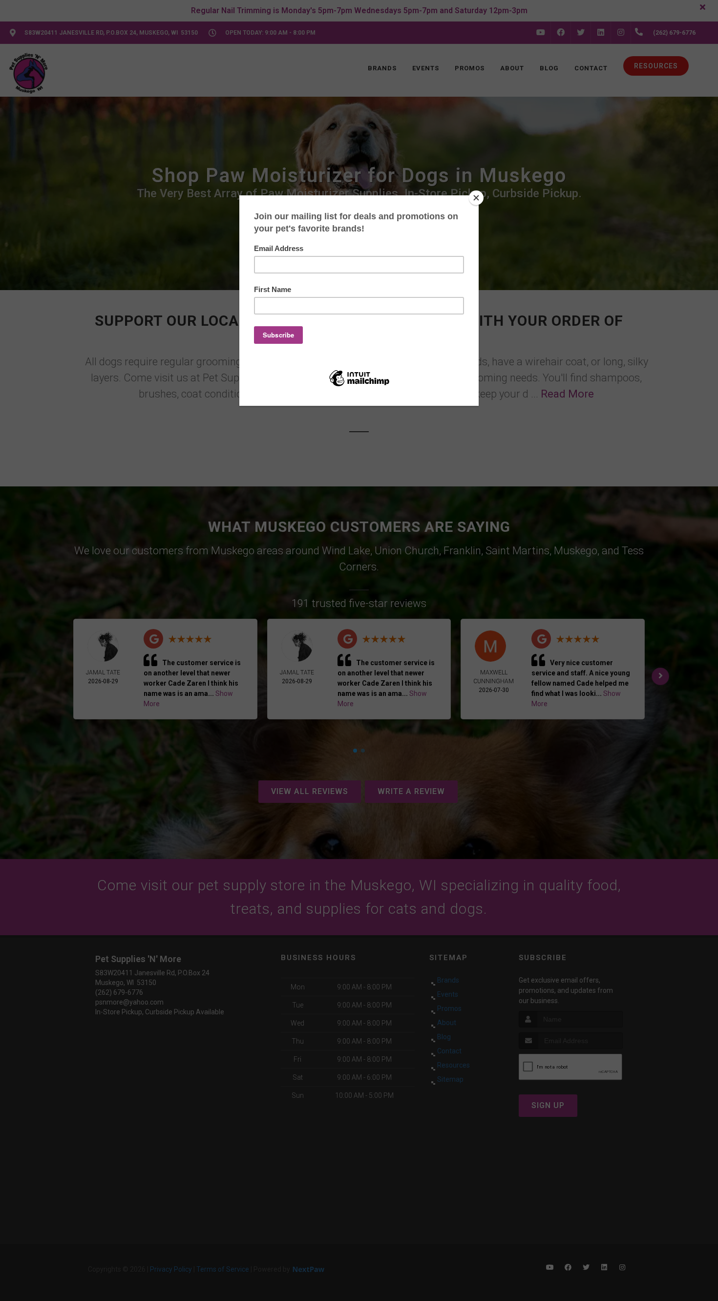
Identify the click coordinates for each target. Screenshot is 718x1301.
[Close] (476, 197)
